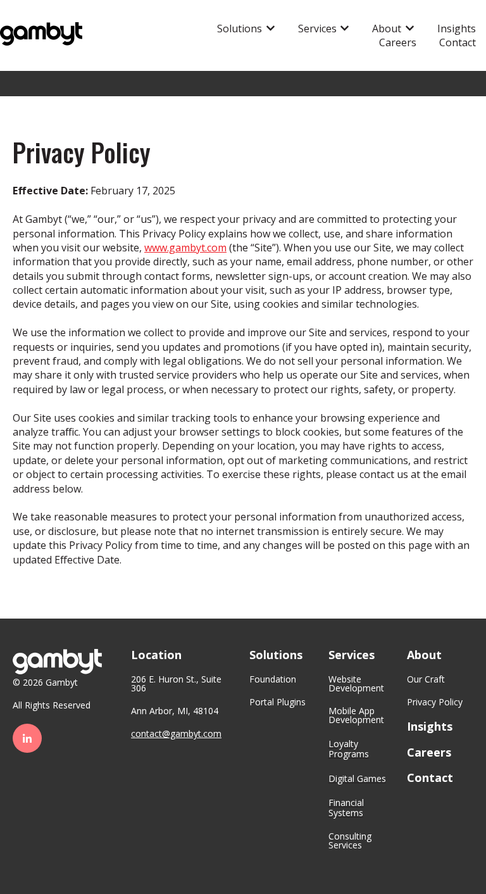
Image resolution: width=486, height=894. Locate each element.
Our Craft (426, 679)
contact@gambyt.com (176, 733)
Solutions (239, 28)
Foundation (272, 679)
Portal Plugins (277, 702)
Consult (343, 836)
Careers (397, 42)
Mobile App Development (356, 715)
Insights (456, 28)
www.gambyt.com (185, 248)
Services (317, 28)
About (386, 28)
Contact (457, 42)
